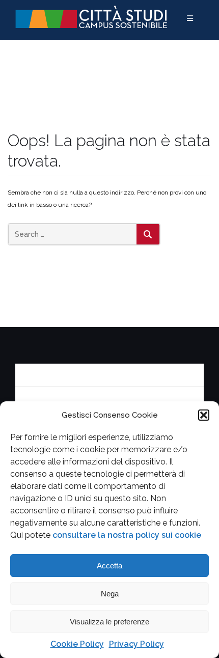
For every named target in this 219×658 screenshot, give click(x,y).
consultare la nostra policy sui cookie (126, 535)
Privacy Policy (136, 644)
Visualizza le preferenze (109, 621)
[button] (204, 415)
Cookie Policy (77, 644)
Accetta (109, 565)
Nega (110, 593)
